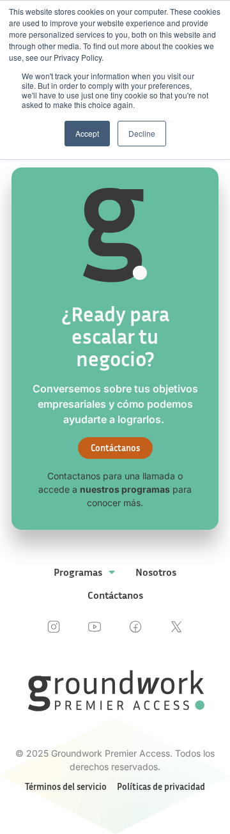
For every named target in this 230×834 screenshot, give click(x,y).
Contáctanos (115, 595)
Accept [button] (87, 133)
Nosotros (155, 572)
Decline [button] (141, 133)
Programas (78, 572)
